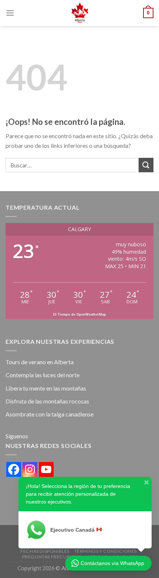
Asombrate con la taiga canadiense (50, 414)
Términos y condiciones (105, 551)
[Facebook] (13, 469)
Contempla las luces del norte (43, 374)
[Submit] (146, 165)
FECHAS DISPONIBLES (45, 551)
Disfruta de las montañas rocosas (47, 401)
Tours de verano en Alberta (40, 361)
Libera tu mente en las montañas (46, 388)
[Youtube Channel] (46, 469)
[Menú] (10, 13)
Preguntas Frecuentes (51, 556)
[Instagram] (30, 469)
